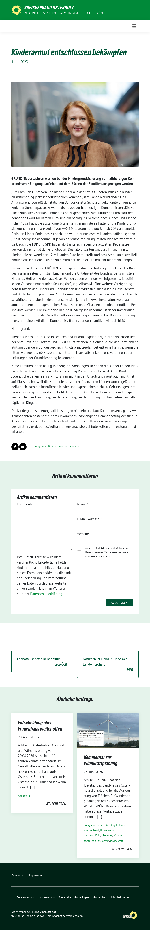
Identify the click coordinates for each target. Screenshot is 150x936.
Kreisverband (55, 446)
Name (82, 504)
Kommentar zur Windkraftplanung (100, 760)
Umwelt (104, 841)
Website (83, 534)
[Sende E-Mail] (23, 446)
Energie (107, 835)
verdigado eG (75, 916)
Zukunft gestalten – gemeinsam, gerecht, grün (63, 13)
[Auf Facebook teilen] (15, 446)
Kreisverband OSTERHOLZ (49, 7)
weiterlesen (56, 804)
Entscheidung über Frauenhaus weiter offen (40, 725)
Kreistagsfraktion (115, 825)
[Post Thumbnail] (108, 730)
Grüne (118, 835)
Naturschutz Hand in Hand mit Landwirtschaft (108, 664)
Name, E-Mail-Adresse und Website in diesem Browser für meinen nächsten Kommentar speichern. (106, 552)
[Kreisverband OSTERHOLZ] (16, 10)
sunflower (39, 916)
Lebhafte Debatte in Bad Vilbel (42, 661)
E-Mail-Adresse (89, 519)
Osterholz (90, 841)
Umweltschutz (108, 830)
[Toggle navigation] (134, 26)
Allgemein (41, 446)
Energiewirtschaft (94, 825)
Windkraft (117, 841)
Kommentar (26, 504)
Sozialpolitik (72, 446)
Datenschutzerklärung (46, 593)
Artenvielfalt (92, 835)
